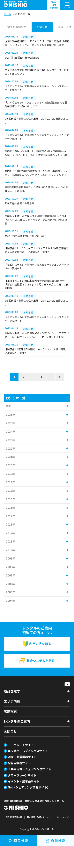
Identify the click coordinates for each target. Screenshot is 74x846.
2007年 (10, 575)
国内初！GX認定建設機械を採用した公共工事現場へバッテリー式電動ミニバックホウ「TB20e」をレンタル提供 (36, 172)
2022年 (10, 448)
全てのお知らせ (16, 27)
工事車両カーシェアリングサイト (29, 769)
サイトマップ (62, 817)
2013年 (10, 524)
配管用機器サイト (19, 763)
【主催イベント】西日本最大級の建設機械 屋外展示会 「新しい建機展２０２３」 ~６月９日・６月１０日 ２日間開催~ (36, 284)
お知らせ (42, 27)
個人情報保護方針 (14, 817)
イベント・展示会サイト (23, 781)
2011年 (10, 541)
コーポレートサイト (21, 745)
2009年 (10, 558)
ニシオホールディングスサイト (28, 751)
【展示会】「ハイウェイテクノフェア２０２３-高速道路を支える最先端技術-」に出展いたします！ (36, 250)
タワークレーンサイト (22, 775)
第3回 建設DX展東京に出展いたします (26, 235)
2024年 (10, 431)
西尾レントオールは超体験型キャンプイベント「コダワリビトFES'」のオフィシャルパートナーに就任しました (37, 334)
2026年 (10, 414)
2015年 (10, 508)
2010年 (10, 550)
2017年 (10, 491)
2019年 (10, 474)
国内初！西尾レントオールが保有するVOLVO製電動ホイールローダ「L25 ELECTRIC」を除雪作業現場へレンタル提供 (37, 154)
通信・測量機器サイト (22, 757)
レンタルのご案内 (17, 721)
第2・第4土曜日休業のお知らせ (22, 57)
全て (8, 406)
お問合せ (10, 731)
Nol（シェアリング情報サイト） (29, 787)
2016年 (10, 499)
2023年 (10, 440)
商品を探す (12, 691)
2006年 (10, 584)
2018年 (10, 482)
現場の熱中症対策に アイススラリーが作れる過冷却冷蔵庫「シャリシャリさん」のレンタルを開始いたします (37, 43)
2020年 (10, 465)
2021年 (10, 457)
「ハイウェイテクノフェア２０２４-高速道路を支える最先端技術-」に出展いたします (36, 104)
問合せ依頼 (54, 8)
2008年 (10, 567)
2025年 (10, 423)
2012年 (10, 533)
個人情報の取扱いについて (39, 817)
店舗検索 (10, 711)
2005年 (10, 592)
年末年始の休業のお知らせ (19, 203)
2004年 (10, 601)
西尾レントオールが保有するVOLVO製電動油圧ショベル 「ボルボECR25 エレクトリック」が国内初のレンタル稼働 (36, 219)
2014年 (10, 516)
